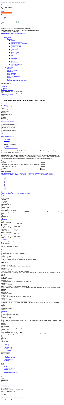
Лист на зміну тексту (7, 193)
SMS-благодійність (16, 64)
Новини (9, 77)
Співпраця (10, 71)
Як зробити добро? (9, 368)
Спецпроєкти (14, 62)
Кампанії (13, 59)
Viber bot (4, 86)
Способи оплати (8, 371)
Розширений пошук (20, 33)
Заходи (13, 61)
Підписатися (4, 380)
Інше (2, 363)
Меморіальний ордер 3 (7, 174)
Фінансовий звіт (22, 173)
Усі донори (4, 239)
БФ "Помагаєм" (5, 105)
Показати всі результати (7, 33)
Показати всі (4, 219)
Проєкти (9, 39)
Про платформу (8, 67)
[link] (32, 124)
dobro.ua (3, 2)
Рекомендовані (15, 52)
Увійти (2, 11)
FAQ (8, 79)
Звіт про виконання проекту (9, 173)
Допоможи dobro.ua (6, 12)
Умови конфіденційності (11, 372)
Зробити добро (8, 37)
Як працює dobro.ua (9, 357)
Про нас (9, 68)
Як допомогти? (11, 74)
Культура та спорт (16, 45)
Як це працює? (11, 73)
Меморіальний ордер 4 (21, 174)
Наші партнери (8, 359)
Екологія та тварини (16, 42)
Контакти (6, 360)
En (5, 18)
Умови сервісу (8, 369)
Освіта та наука (15, 48)
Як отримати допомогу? (14, 76)
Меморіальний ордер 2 (47, 173)
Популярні (14, 53)
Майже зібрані (15, 49)
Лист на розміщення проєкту (21, 193)
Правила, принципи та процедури (17, 80)
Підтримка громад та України (19, 43)
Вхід (2, 133)
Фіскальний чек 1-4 (34, 174)
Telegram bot (5, 88)
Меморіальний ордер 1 (34, 173)
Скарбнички (14, 65)
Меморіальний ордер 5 (46, 174)
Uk (5, 17)
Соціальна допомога (16, 46)
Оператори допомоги (13, 70)
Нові (12, 51)
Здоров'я (13, 40)
